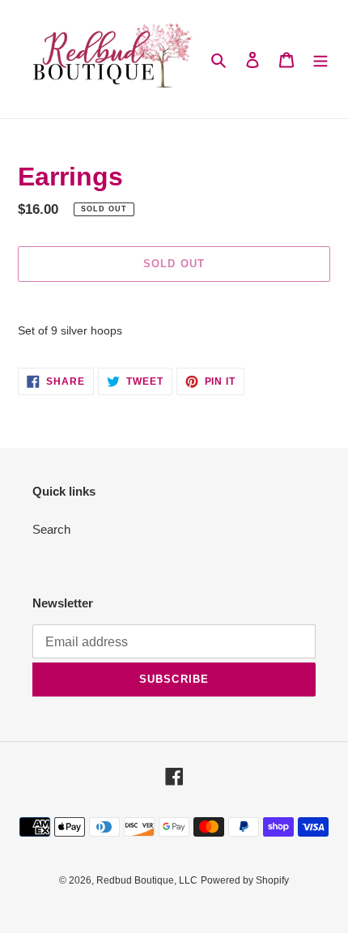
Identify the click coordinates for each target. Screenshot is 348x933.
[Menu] (320, 59)
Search (51, 529)
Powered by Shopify (245, 880)
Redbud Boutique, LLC (146, 880)
